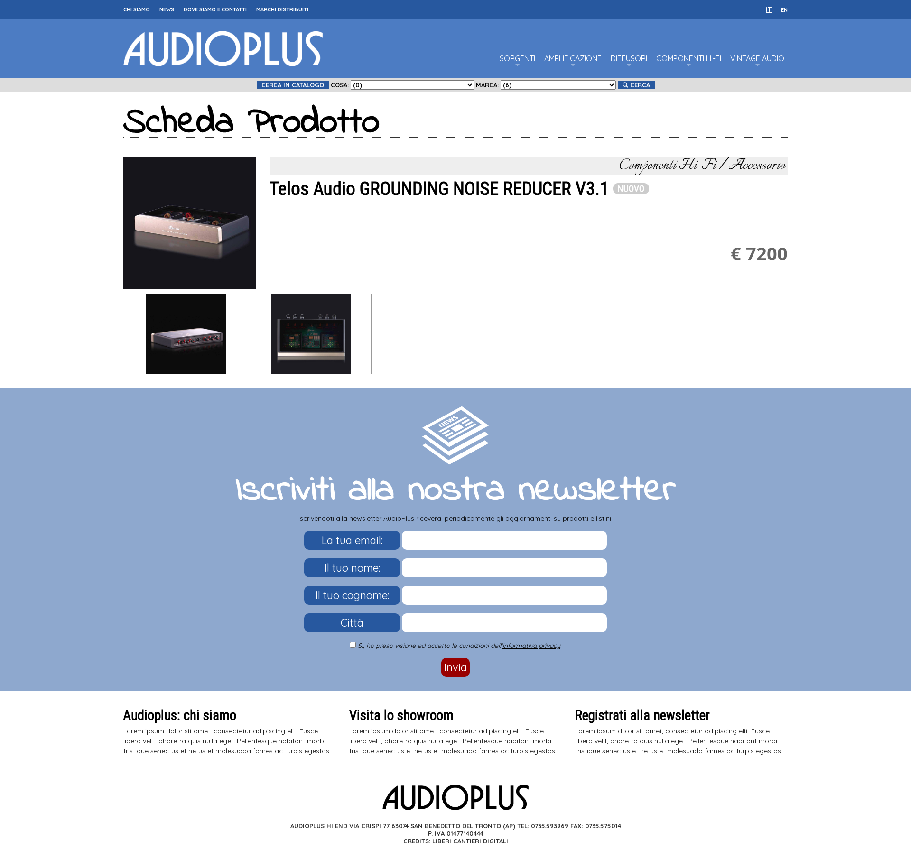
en (784, 10)
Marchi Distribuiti (282, 9)
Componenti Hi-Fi (688, 58)
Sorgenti (517, 58)
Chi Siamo (136, 9)
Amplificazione (573, 58)
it (769, 9)
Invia (455, 667)
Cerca (639, 85)
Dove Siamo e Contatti (215, 9)
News (166, 9)
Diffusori (629, 58)
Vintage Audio (757, 58)
